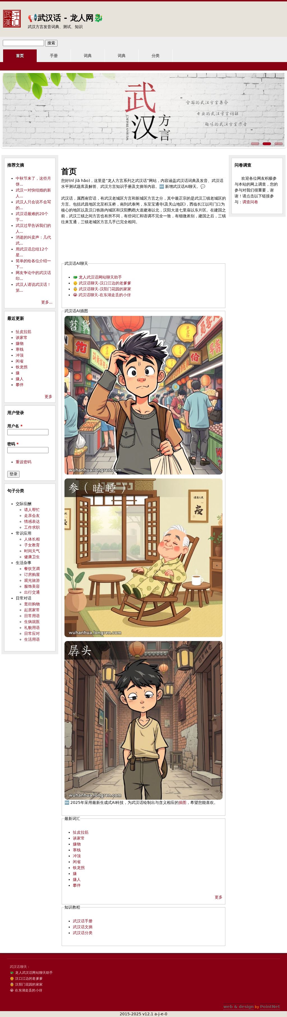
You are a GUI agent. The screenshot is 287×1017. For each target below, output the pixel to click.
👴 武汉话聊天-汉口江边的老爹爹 (102, 283)
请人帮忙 (32, 509)
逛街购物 (32, 604)
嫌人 (77, 879)
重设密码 (23, 462)
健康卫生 (32, 557)
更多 (219, 897)
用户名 (14, 426)
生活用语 (32, 639)
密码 (12, 444)
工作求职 (32, 527)
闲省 (77, 861)
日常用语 (32, 616)
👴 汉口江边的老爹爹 (26, 978)
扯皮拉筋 (81, 832)
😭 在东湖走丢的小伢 (26, 990)
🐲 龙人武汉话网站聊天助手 (97, 277)
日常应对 (32, 633)
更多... (46, 302)
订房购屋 (32, 574)
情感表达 (32, 521)
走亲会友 (32, 515)
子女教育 (32, 545)
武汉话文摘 (82, 927)
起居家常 (32, 610)
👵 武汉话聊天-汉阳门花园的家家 (102, 289)
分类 (155, 55)
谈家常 (79, 838)
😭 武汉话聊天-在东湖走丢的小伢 (102, 295)
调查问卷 (250, 202)
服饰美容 (32, 586)
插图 (182, 802)
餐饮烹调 (32, 568)
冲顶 (77, 856)
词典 (88, 55)
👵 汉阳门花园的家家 (26, 984)
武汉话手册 (82, 921)
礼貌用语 (32, 627)
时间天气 (32, 551)
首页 (20, 55)
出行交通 (32, 592)
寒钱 (77, 850)
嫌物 (77, 844)
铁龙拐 (79, 867)
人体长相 (32, 539)
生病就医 (32, 621)
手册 (54, 55)
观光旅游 (32, 580)
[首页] (12, 14)
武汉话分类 (82, 933)
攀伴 (77, 885)
